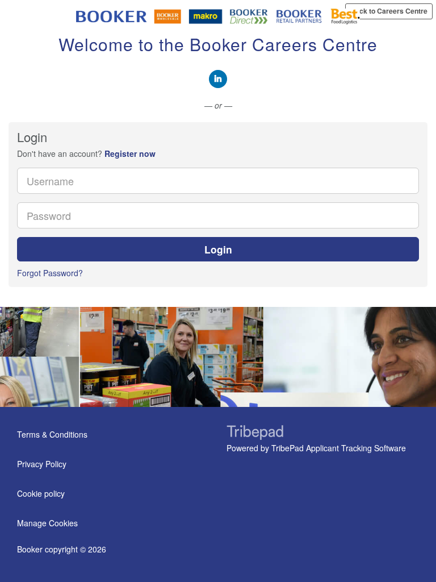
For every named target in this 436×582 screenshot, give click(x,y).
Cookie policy (41, 493)
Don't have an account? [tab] (86, 153)
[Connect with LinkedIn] (218, 79)
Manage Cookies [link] (47, 523)
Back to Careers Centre (388, 11)
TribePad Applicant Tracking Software (338, 448)
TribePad (255, 433)
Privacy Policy (41, 463)
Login (218, 249)
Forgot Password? (50, 272)
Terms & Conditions (52, 434)
